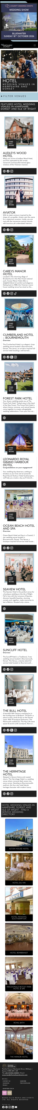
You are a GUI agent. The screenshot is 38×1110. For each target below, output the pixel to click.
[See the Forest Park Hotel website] (4, 418)
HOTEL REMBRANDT (19, 953)
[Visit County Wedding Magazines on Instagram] (9, 1107)
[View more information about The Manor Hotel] (19, 1041)
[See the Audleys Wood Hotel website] (4, 171)
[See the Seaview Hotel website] (4, 608)
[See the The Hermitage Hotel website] (4, 794)
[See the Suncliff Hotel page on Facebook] (8, 669)
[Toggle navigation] (34, 45)
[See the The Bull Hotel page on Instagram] (15, 730)
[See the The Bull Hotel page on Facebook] (8, 730)
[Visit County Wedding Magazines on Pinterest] (6, 1107)
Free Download (25, 1083)
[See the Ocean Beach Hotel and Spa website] (4, 548)
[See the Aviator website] (4, 230)
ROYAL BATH (19, 1023)
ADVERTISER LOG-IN (8, 1088)
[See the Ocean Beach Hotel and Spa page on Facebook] (8, 548)
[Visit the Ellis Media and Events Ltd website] (9, 1066)
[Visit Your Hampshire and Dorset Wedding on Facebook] (3, 1107)
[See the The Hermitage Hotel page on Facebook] (8, 794)
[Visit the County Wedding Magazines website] (9, 1093)
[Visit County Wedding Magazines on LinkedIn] (13, 1107)
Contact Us (6, 1081)
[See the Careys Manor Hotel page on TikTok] (15, 293)
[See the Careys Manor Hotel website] (4, 293)
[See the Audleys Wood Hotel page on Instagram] (12, 171)
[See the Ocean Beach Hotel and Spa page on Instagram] (12, 548)
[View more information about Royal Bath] (19, 1006)
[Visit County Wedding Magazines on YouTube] (16, 1107)
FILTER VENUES (14, 96)
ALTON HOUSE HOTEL (19, 849)
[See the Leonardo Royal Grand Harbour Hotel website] (4, 484)
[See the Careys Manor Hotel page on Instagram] (12, 293)
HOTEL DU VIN (19, 883)
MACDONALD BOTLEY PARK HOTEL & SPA (19, 988)
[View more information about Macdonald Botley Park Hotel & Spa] (19, 971)
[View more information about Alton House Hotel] (19, 832)
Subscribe (23, 1081)
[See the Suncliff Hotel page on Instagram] (12, 669)
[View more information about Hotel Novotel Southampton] (19, 901)
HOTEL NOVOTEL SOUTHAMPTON (19, 918)
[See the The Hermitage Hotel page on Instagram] (12, 794)
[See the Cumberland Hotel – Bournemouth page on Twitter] (12, 357)
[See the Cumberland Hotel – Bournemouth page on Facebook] (8, 357)
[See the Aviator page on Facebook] (8, 230)
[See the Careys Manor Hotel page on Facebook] (8, 293)
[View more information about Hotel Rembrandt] (19, 937)
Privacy (5, 1085)
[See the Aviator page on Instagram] (12, 230)
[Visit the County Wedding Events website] (4, 1093)
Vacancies (6, 1083)
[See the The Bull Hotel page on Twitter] (12, 730)
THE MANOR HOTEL (19, 1057)
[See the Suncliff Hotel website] (4, 669)
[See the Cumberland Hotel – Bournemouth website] (4, 357)
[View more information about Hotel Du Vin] (19, 867)
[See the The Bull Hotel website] (4, 730)
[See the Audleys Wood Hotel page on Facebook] (8, 171)
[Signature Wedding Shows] (19, 21)
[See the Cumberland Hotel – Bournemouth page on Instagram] (15, 357)
